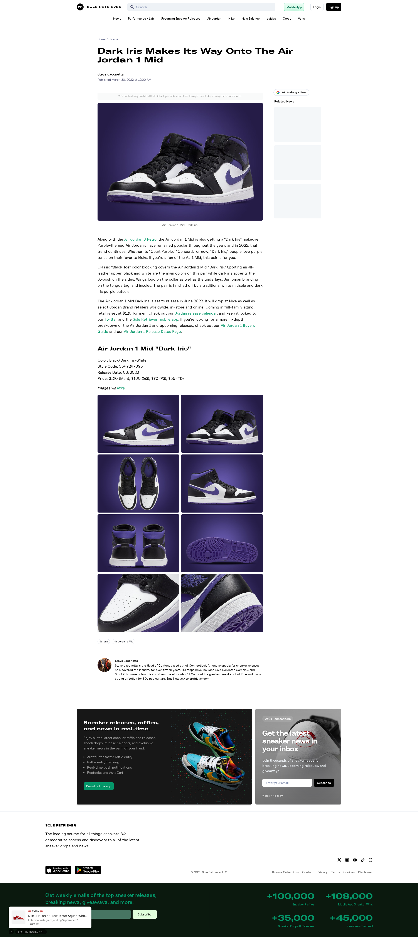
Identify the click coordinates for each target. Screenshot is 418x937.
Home (102, 39)
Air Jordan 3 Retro (140, 239)
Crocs (287, 18)
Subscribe (324, 782)
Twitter (111, 319)
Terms (335, 872)
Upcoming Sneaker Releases (180, 18)
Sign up (334, 7)
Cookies (349, 872)
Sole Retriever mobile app (155, 319)
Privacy (322, 872)
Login (317, 7)
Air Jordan (214, 18)
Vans (301, 18)
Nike (231, 18)
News (117, 18)
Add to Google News (294, 92)
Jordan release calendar (196, 313)
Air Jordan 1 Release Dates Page (152, 331)
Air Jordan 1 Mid (123, 641)
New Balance (251, 18)
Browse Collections (285, 872)
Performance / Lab (141, 18)
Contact (308, 872)
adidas (271, 18)
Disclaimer (365, 872)
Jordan (103, 641)
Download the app (98, 786)
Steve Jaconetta (111, 74)
